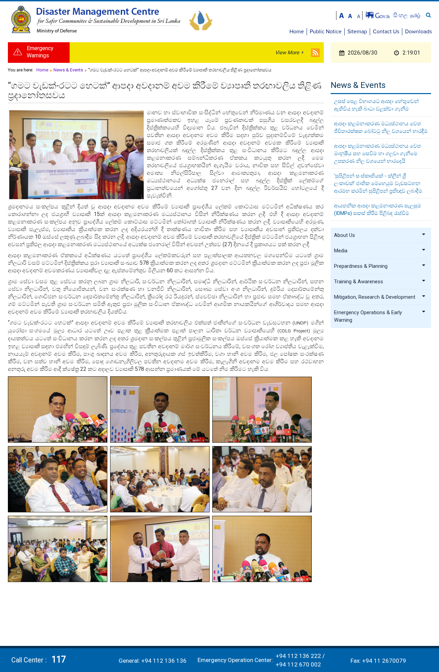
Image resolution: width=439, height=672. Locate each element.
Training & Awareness (358, 281)
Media (340, 251)
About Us (344, 235)
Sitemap (357, 31)
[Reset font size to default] (350, 15)
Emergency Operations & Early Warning (368, 316)
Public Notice (326, 31)
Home (296, 31)
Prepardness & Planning (361, 266)
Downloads (418, 31)
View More (287, 52)
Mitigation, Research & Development (374, 297)
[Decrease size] (358, 15)
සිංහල (401, 15)
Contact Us (386, 31)
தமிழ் (415, 15)
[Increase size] (341, 15)
